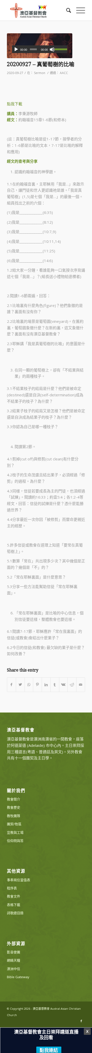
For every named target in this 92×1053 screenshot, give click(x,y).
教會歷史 (13, 807)
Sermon (39, 73)
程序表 (12, 888)
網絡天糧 (13, 960)
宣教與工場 (15, 832)
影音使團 (13, 952)
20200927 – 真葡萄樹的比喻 (40, 64)
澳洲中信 (13, 968)
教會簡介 (13, 799)
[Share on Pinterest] (37, 685)
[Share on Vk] (63, 685)
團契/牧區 (14, 824)
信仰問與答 (15, 840)
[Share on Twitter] (20, 685)
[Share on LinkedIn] (46, 685)
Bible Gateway (18, 977)
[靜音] (52, 49)
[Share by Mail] (80, 685)
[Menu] (78, 10)
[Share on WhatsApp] (29, 685)
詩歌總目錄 (15, 913)
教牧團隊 (13, 815)
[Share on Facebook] (11, 685)
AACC (64, 73)
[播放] (16, 49)
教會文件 (13, 896)
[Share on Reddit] (72, 685)
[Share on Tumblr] (55, 685)
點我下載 (14, 103)
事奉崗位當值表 (18, 880)
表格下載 (13, 904)
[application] (39, 49)
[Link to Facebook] (81, 1021)
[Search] (66, 10)
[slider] (61, 49)
